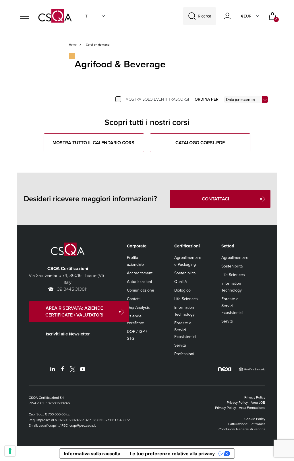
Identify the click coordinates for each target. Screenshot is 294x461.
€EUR (246, 16)
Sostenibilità (185, 273)
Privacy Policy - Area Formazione (240, 407)
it (86, 16)
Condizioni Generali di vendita (241, 429)
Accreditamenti (140, 273)
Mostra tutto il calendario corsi (94, 142)
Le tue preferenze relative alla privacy (172, 453)
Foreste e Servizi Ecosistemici (185, 330)
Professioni (184, 354)
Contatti (133, 299)
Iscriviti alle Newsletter (68, 334)
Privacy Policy (254, 397)
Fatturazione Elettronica (246, 424)
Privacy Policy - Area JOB (246, 402)
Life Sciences (186, 299)
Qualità (180, 282)
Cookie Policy (254, 418)
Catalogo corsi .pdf (200, 142)
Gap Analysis (138, 307)
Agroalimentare (234, 258)
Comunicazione (140, 290)
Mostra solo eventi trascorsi (157, 99)
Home (73, 44)
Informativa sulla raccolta (92, 453)
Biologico (182, 290)
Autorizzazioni (139, 282)
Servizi (180, 345)
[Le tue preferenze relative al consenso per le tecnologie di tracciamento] (10, 451)
